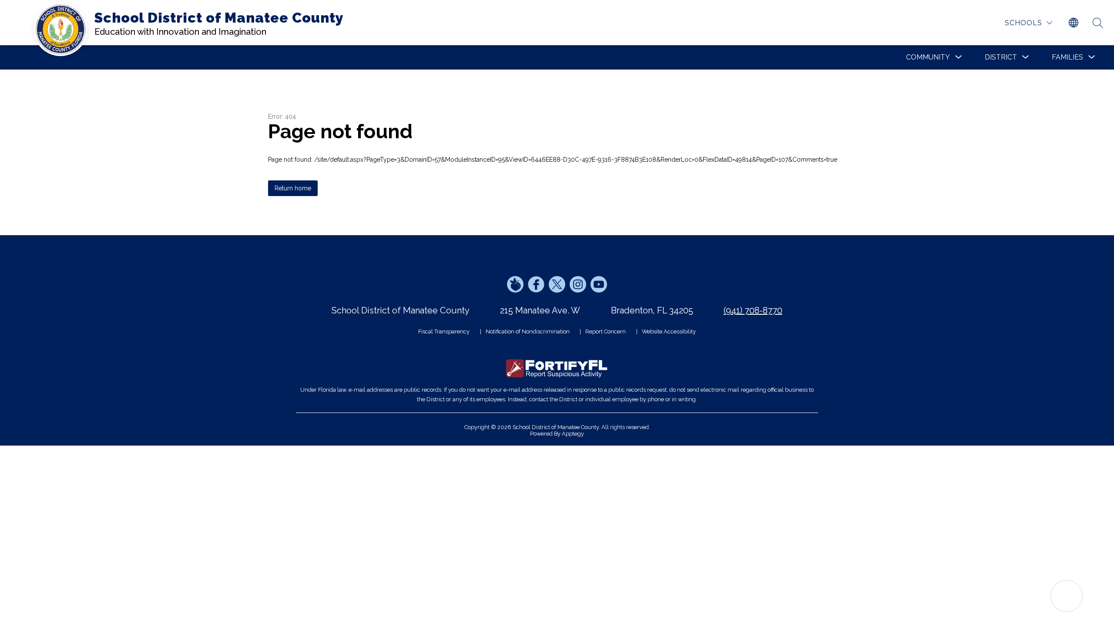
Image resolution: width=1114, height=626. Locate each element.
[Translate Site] (1073, 23)
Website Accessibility (669, 331)
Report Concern (605, 331)
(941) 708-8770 (753, 310)
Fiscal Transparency (444, 331)
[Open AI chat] (1066, 596)
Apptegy (573, 433)
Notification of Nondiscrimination (528, 331)
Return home (293, 188)
